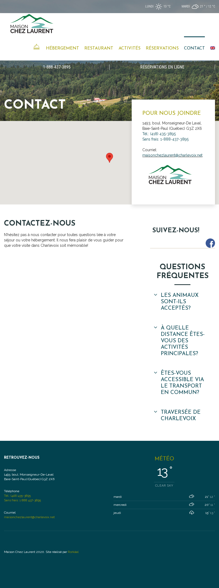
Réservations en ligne (162, 67)
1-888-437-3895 (57, 67)
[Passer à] (212, 48)
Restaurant (98, 48)
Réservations (162, 48)
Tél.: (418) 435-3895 (159, 134)
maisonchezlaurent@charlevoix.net (172, 155)
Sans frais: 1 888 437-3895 (22, 500)
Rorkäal (73, 552)
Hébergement (62, 48)
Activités (129, 48)
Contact (194, 48)
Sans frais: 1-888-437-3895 (165, 139)
